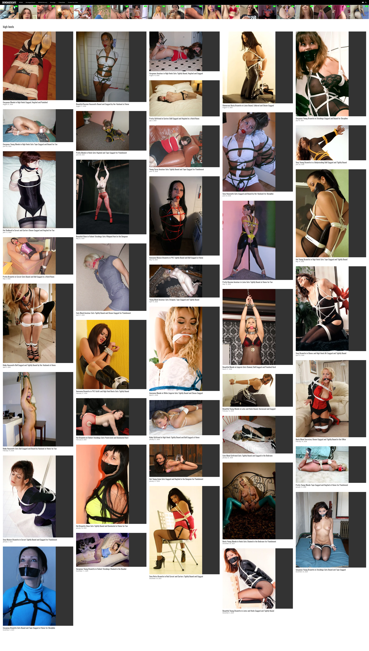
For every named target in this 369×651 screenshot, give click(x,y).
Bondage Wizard (30, 2)
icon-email (363, 2)
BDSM (21, 2)
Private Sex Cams (73, 2)
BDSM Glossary (42, 2)
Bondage (52, 2)
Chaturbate (62, 2)
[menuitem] (21, 2)
